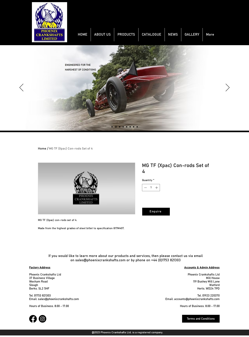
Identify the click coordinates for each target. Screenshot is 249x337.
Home (42, 148)
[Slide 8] (116, 127)
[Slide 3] (126, 126)
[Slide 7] (112, 126)
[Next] (228, 88)
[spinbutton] (150, 187)
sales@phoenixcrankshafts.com (100, 260)
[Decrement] (145, 187)
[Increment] (156, 187)
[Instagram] (42, 319)
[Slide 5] (123, 126)
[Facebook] (33, 319)
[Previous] (21, 88)
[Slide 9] (119, 126)
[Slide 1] (137, 126)
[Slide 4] (130, 126)
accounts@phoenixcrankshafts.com (197, 299)
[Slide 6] (133, 126)
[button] (126, 34)
